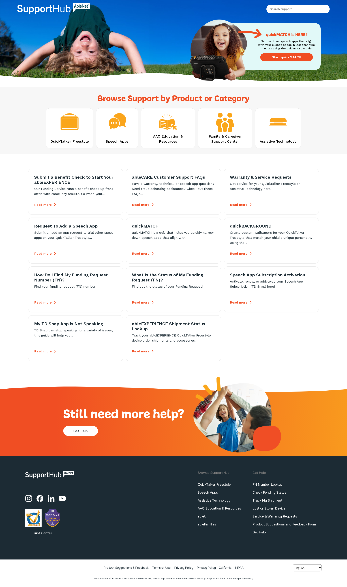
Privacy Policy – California (214, 568)
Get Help (80, 431)
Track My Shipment (267, 500)
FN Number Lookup (267, 485)
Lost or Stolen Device (268, 508)
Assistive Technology (214, 500)
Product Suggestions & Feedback (126, 568)
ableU (202, 516)
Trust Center (42, 533)
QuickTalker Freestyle (214, 485)
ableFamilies (207, 524)
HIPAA (239, 568)
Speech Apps (208, 493)
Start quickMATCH (286, 57)
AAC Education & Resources (219, 508)
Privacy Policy (183, 568)
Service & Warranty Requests (274, 516)
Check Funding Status (269, 493)
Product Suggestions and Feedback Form (284, 524)
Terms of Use (161, 568)
